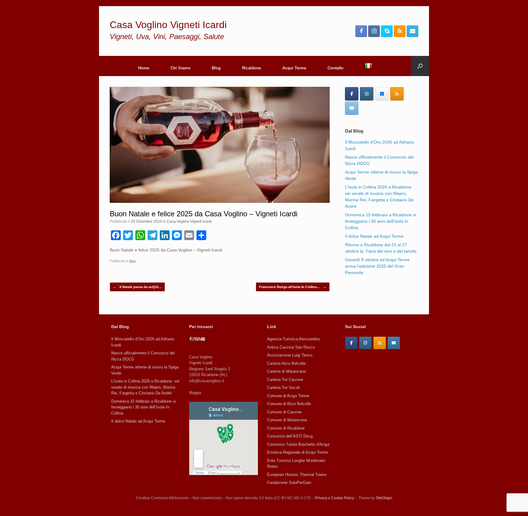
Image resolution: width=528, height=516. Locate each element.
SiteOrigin (384, 498)
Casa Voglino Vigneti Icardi (189, 221)
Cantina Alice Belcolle (286, 363)
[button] (420, 66)
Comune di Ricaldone (286, 428)
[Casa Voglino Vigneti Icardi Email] (412, 31)
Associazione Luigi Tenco (289, 355)
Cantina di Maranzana (286, 371)
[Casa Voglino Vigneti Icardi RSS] (399, 31)
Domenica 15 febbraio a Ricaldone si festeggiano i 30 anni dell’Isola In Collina (380, 221)
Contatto (335, 68)
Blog (216, 68)
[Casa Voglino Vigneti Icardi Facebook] (361, 31)
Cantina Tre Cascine (285, 379)
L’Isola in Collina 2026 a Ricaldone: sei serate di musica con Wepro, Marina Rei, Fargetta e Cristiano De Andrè (145, 387)
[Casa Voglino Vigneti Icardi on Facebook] (351, 94)
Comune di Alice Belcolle (289, 403)
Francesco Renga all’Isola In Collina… (292, 287)
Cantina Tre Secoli (283, 387)
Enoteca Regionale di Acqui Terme (297, 452)
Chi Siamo (180, 68)
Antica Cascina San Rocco (291, 347)
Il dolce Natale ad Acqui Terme (374, 236)
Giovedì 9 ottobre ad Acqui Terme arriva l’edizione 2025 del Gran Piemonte (377, 266)
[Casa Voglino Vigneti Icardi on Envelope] (351, 108)
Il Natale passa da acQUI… (137, 287)
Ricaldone (251, 68)
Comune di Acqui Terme (288, 395)
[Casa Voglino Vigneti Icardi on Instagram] (366, 94)
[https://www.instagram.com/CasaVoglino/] (365, 343)
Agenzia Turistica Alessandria (293, 339)
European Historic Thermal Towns (297, 474)
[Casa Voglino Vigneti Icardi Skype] (387, 31)
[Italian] (368, 66)
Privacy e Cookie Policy (334, 498)
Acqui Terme (294, 68)
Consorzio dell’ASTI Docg (290, 436)
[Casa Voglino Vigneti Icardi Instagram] (374, 31)
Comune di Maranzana (287, 420)
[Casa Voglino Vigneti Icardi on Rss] (397, 94)
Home (143, 68)
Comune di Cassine (284, 412)
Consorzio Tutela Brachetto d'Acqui (298, 444)
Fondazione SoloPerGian (289, 482)
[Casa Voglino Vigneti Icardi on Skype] (382, 94)
